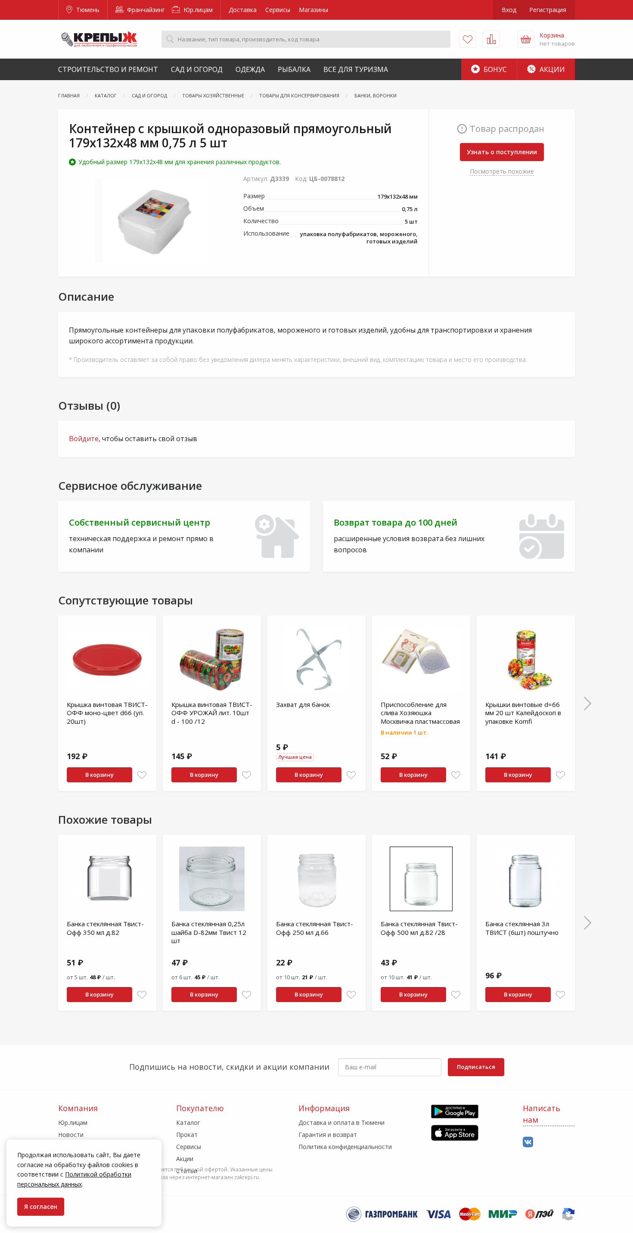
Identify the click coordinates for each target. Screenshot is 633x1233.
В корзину (99, 774)
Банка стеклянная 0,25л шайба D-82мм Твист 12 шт (208, 932)
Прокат (187, 1134)
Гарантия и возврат (327, 1134)
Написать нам (541, 1114)
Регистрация (547, 10)
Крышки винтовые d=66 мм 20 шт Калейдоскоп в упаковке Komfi (523, 712)
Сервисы (277, 10)
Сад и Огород (197, 69)
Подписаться (476, 1067)
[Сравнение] (491, 39)
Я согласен (40, 1206)
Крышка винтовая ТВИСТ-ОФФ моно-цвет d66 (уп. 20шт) (107, 712)
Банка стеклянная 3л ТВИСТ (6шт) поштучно (522, 928)
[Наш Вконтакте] (528, 1142)
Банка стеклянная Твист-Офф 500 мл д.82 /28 (419, 928)
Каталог (188, 1122)
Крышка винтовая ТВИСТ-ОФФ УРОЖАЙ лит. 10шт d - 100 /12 (211, 712)
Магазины (313, 10)
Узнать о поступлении (502, 152)
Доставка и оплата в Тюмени (341, 1122)
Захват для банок (303, 704)
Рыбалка (294, 69)
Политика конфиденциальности (345, 1147)
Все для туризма (355, 69)
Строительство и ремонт (108, 69)
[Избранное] (467, 39)
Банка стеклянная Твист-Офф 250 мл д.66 (314, 928)
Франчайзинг (145, 10)
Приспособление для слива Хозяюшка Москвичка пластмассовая (420, 712)
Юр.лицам (197, 10)
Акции (551, 69)
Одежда (250, 69)
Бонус (494, 69)
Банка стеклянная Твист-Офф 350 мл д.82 (105, 928)
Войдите (84, 438)
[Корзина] (525, 39)
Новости (71, 1134)
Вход (509, 10)
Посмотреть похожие (502, 171)
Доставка (243, 10)
